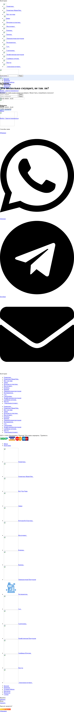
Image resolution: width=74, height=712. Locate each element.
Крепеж (7, 389)
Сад (5, 394)
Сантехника (8, 396)
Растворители (9, 393)
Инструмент (8, 386)
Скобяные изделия (10, 400)
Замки (6, 382)
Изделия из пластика (11, 384)
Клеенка (7, 388)
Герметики (8, 377)
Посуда (6, 401)
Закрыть (2, 699)
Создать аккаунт (5, 709)
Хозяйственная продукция (12, 398)
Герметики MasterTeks (11, 379)
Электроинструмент (11, 403)
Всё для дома (8, 381)
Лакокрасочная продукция (12, 391)
